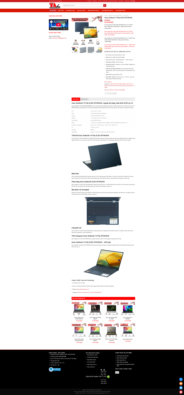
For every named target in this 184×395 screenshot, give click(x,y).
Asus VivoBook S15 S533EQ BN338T (79, 318)
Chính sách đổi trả (121, 360)
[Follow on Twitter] (133, 1)
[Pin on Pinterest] (113, 93)
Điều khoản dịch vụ (92, 364)
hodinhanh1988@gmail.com (59, 38)
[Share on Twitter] (108, 93)
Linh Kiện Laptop (70, 10)
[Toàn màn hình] (66, 28)
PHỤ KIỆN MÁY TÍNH (120, 10)
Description (76, 99)
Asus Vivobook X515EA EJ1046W (111, 318)
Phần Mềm (121, 1)
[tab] (76, 99)
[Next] (100, 30)
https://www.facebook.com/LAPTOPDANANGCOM (89, 292)
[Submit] (104, 5)
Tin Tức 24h (105, 1)
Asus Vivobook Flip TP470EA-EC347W (79, 339)
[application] (58, 24)
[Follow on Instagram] (131, 1)
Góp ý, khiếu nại (91, 367)
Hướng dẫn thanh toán (92, 357)
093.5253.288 (62, 356)
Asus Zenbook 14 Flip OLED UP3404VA (116, 90)
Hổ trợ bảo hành (91, 362)
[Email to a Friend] (110, 93)
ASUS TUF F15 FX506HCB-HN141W (111, 339)
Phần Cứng (127, 1)
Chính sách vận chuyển (122, 362)
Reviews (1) (84, 99)
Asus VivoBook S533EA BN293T (95, 339)
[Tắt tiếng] (64, 28)
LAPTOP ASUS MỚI (119, 85)
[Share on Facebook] (106, 93)
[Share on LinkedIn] (115, 93)
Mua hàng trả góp (91, 359)
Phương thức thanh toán (123, 356)
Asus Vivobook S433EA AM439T (95, 318)
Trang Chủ (89, 1)
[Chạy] (50, 28)
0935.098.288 (71, 354)
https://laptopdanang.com (83, 289)
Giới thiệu (95, 1)
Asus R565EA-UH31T (128, 339)
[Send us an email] (134, 1)
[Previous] (74, 30)
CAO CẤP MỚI (126, 15)
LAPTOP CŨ (60, 10)
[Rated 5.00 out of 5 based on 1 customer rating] (119, 20)
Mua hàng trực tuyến (92, 355)
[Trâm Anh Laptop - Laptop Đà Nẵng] (55, 5)
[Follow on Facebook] (130, 1)
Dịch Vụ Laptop (81, 10)
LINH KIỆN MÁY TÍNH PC (107, 10)
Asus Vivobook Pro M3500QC (127, 318)
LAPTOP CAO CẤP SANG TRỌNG (115, 15)
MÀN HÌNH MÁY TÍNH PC (93, 10)
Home (105, 15)
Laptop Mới (53, 10)
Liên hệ (99, 1)
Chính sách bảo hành (113, 1)
